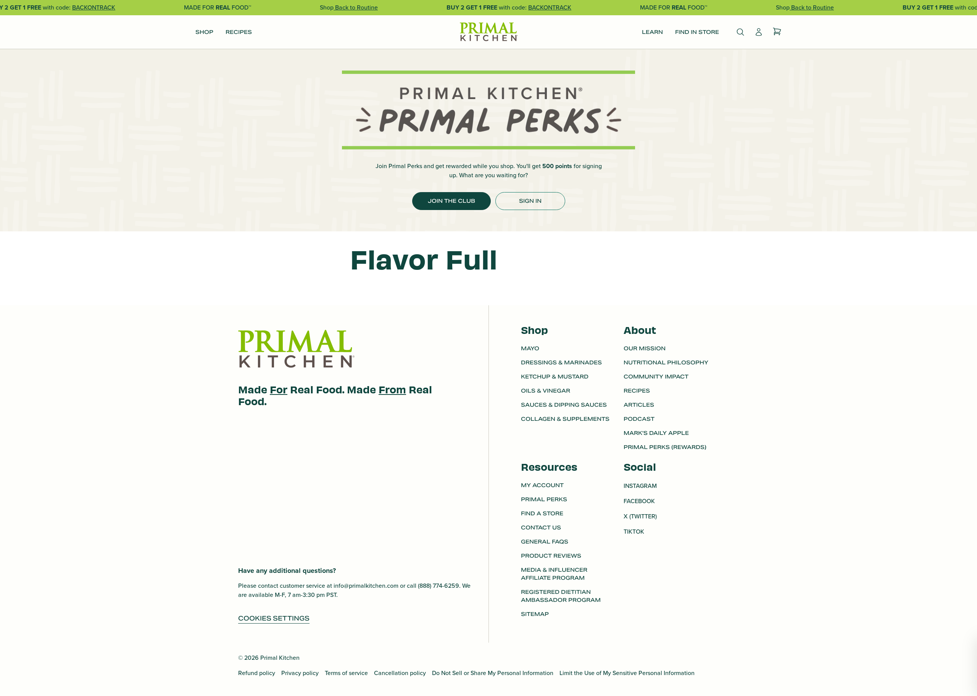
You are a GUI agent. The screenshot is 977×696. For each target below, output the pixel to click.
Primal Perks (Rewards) (665, 447)
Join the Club (451, 200)
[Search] (740, 32)
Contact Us (541, 527)
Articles (639, 404)
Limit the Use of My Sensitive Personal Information (627, 673)
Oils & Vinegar (545, 390)
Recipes (637, 390)
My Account (542, 485)
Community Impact (656, 376)
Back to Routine (356, 7)
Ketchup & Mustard (554, 376)
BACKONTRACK (93, 7)
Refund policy (256, 673)
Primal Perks (544, 499)
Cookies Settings (274, 618)
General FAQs (544, 541)
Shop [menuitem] (204, 32)
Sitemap (535, 614)
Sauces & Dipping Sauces (564, 404)
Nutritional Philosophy (666, 362)
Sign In (530, 200)
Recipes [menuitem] (239, 32)
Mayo (530, 348)
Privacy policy (300, 673)
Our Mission (645, 348)
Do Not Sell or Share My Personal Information (492, 673)
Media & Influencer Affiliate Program (554, 573)
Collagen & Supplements (565, 418)
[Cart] (777, 32)
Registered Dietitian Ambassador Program (561, 596)
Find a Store (542, 513)
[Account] (758, 32)
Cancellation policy (400, 673)
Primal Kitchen (280, 657)
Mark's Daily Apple (656, 433)
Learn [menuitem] (652, 32)
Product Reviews (551, 555)
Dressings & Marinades (561, 362)
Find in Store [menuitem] (697, 32)
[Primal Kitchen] (488, 32)
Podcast (639, 418)
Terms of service (346, 673)
